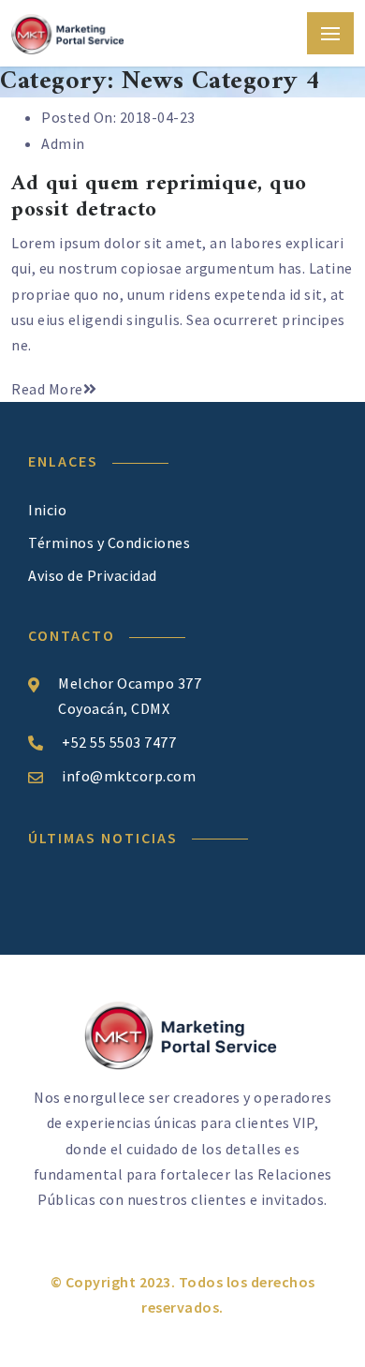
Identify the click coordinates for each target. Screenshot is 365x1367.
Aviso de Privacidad (92, 575)
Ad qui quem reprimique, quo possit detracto (159, 197)
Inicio (47, 509)
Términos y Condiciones (109, 542)
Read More (47, 388)
